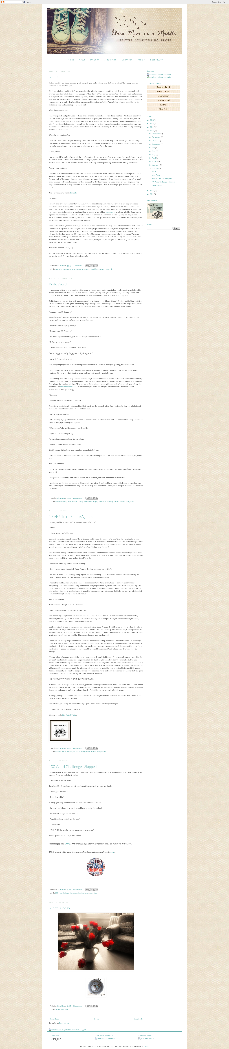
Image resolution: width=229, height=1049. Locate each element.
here (112, 852)
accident (58, 751)
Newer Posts (54, 1019)
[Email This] (86, 265)
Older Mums (110, 59)
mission (79, 269)
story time (93, 893)
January (155, 168)
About (82, 59)
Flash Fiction (156, 59)
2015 (152, 124)
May (154, 154)
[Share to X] (92, 265)
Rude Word (58, 284)
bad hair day (59, 501)
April (154, 158)
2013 (152, 131)
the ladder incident (68, 387)
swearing (110, 501)
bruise (64, 751)
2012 (152, 191)
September (156, 144)
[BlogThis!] (89, 265)
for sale (73, 193)
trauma (101, 269)
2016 (152, 120)
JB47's (67, 844)
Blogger (147, 1046)
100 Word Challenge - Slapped (73, 766)
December (156, 134)
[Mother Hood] (163, 102)
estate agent (67, 269)
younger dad (109, 269)
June (154, 151)
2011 (152, 194)
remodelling (94, 269)
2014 (152, 127)
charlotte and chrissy (77, 893)
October (155, 141)
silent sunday (65, 1009)
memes (87, 893)
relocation (85, 269)
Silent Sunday (59, 908)
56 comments (77, 266)
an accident (110, 212)
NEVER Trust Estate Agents (71, 516)
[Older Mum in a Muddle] (105, 1038)
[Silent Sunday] (96, 996)
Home (71, 59)
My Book (94, 59)
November (156, 137)
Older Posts (138, 1019)
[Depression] (163, 97)
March (154, 162)
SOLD (53, 77)
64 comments (77, 1006)
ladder (78, 751)
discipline (75, 501)
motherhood (88, 501)
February (156, 165)
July (153, 148)
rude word (102, 501)
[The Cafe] (163, 110)
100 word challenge (62, 893)
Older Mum (61, 266)
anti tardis (58, 269)
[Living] (163, 106)
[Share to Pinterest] (97, 265)
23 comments (77, 889)
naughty (95, 501)
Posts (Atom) (64, 1023)
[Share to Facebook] (94, 265)
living (74, 269)
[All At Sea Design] (146, 1038)
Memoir (141, 59)
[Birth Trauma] (163, 93)
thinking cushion (119, 501)
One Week (127, 59)
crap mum (67, 501)
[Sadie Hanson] (155, 218)
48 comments (77, 498)
